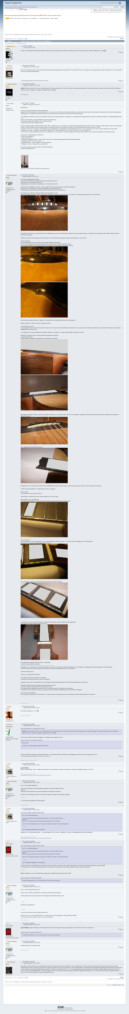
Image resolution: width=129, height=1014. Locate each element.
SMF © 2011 (64, 1009)
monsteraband (11, 962)
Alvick (9, 763)
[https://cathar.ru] (6, 62)
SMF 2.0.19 (59, 1009)
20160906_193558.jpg (26, 168)
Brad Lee (9, 724)
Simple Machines (70, 1009)
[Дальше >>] (22, 38)
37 (18, 38)
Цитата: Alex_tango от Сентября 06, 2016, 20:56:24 (31, 740)
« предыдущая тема (111, 36)
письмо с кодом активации (17, 8)
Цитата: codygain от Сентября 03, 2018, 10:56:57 (31, 877)
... (17, 38)
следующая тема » (120, 36)
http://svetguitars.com (24, 94)
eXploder (9, 66)
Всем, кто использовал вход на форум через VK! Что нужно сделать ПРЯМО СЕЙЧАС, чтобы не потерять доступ (33, 15)
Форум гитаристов (13, 3)
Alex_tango (10, 103)
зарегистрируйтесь (33, 7)
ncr (8, 841)
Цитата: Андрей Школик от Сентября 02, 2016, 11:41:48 (32, 728)
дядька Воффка (12, 175)
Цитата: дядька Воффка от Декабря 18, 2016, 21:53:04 (32, 812)
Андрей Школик (12, 84)
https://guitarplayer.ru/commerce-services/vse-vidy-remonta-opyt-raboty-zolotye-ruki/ (36, 775)
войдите (25, 7)
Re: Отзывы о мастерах (29, 65)
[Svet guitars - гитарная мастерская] (6, 100)
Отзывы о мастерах (27, 46)
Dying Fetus (37, 34)
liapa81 (9, 706)
